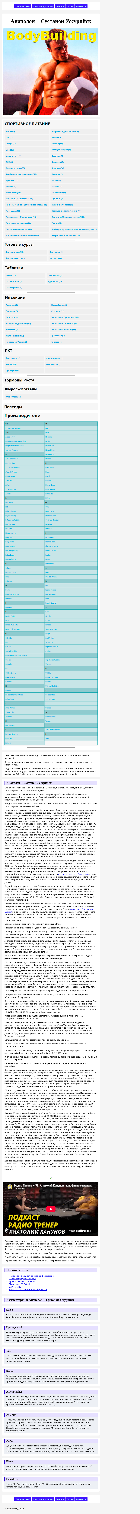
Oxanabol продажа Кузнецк (22, 1278)
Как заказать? (22, 6)
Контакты (81, 6)
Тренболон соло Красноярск (23, 1281)
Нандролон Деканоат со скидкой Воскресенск (31, 1275)
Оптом (70, 6)
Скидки (60, 6)
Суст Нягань (15, 1286)
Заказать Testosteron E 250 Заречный (28, 1289)
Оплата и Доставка (43, 6)
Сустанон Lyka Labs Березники (73, 874)
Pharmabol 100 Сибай (19, 1284)
